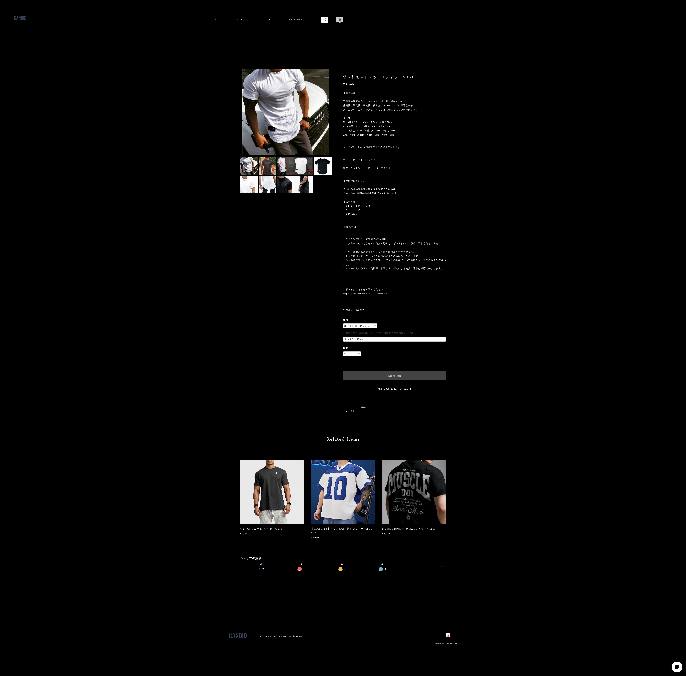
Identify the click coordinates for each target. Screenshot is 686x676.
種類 (345, 320)
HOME (215, 19)
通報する (365, 407)
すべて (261, 569)
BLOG (267, 19)
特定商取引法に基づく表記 (291, 636)
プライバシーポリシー (265, 636)
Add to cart (394, 375)
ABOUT (241, 19)
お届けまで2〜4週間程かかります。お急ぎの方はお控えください (379, 333)
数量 (345, 348)
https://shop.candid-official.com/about (365, 293)
